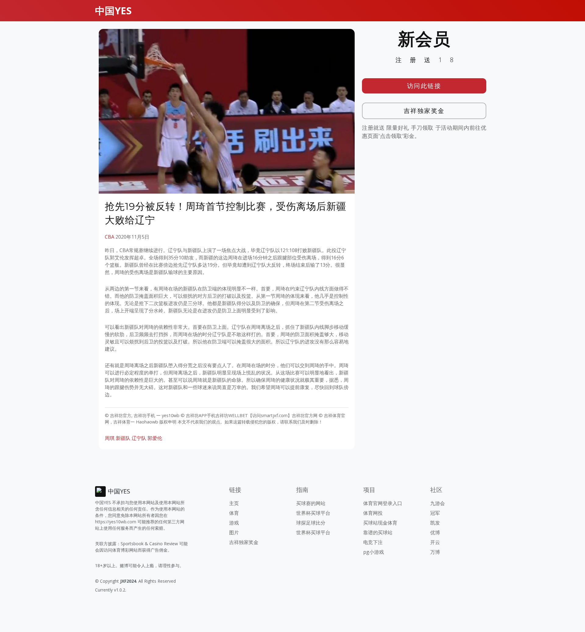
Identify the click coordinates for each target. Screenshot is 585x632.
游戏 (234, 522)
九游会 (437, 503)
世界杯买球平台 (313, 513)
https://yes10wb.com (115, 522)
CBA (109, 236)
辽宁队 (139, 438)
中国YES (113, 10)
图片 (234, 532)
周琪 (110, 438)
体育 (234, 513)
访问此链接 (424, 86)
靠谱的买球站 (377, 532)
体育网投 (373, 513)
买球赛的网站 (310, 503)
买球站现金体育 (380, 522)
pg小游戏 (373, 552)
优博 (435, 532)
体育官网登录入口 (382, 503)
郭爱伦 (154, 438)
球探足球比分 (310, 522)
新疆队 (123, 438)
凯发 (435, 522)
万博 (435, 552)
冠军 (435, 513)
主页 (234, 503)
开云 (435, 542)
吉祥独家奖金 (424, 111)
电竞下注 (373, 542)
